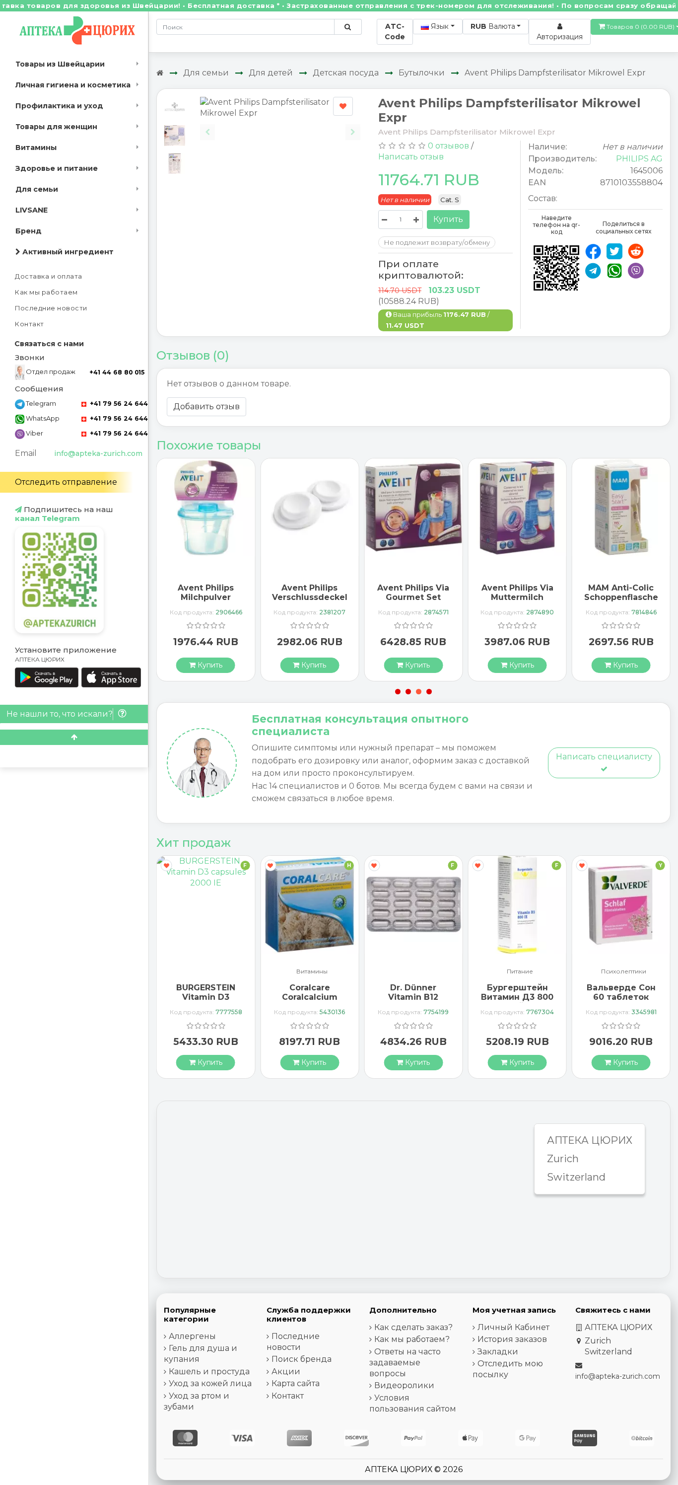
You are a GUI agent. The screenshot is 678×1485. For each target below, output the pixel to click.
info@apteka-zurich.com (98, 453)
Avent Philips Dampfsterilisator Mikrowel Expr (555, 72)
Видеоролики (404, 1385)
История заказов (512, 1339)
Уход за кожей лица (210, 1383)
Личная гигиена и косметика (73, 84)
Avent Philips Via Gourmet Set (413, 592)
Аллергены (192, 1336)
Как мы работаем (46, 292)
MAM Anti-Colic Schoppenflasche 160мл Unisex (621, 597)
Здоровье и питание (56, 168)
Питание (520, 971)
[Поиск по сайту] (347, 26)
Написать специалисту (604, 756)
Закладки (497, 1351)
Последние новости (51, 308)
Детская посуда (346, 72)
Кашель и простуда (209, 1371)
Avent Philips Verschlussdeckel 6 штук (309, 597)
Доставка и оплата (48, 276)
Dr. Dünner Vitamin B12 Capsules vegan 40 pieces (413, 1002)
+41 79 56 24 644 (118, 403)
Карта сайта (295, 1383)
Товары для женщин (56, 126)
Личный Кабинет (513, 1327)
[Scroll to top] (74, 737)
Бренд (28, 230)
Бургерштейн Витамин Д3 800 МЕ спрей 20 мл (517, 997)
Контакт (29, 324)
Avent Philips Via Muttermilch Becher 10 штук (517, 597)
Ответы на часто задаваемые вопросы (405, 1362)
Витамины (36, 147)
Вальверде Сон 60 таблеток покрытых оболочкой (621, 1002)
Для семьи (36, 189)
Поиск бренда (301, 1359)
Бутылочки (422, 72)
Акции (285, 1371)
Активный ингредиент (67, 251)
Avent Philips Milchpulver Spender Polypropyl (206, 602)
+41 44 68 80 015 (116, 372)
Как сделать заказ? (413, 1327)
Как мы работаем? (412, 1339)
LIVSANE (31, 210)
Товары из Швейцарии (60, 64)
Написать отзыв (411, 156)
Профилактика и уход (59, 105)
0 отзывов (448, 145)
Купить (448, 219)
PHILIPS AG (639, 158)
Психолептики (623, 971)
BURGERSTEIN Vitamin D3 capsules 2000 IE (206, 997)
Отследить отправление (66, 482)
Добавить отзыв (206, 406)
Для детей (271, 72)
